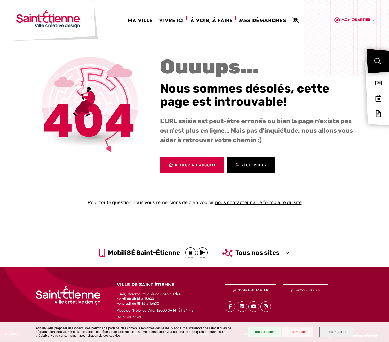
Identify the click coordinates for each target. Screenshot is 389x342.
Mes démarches (262, 20)
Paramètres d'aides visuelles (295, 20)
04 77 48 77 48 (129, 317)
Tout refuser (297, 332)
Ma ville (140, 20)
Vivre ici (171, 20)
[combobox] (358, 20)
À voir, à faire (211, 20)
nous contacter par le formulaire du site (258, 202)
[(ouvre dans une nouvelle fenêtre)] (190, 252)
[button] (378, 61)
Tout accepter (264, 332)
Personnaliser (336, 332)
